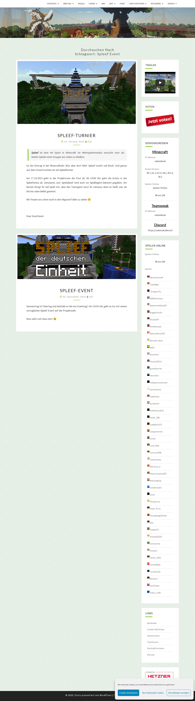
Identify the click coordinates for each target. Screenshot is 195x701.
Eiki (90, 141)
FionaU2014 (155, 361)
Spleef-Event (77, 290)
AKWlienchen (156, 298)
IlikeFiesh (154, 396)
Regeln (81, 3)
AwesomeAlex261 (158, 305)
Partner (151, 654)
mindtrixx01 (156, 487)
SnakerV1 (154, 529)
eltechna (154, 354)
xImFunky (154, 585)
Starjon (153, 550)
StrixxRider (155, 564)
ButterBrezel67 (157, 333)
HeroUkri (154, 375)
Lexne (153, 438)
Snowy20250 (156, 536)
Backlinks (152, 623)
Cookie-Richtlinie (155, 629)
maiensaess (155, 459)
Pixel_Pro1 (155, 508)
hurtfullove (155, 389)
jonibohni (154, 403)
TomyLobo (155, 571)
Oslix (152, 494)
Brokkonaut (156, 326)
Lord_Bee (154, 445)
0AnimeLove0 (156, 277)
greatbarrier (156, 368)
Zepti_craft (155, 592)
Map (111, 3)
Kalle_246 (155, 417)
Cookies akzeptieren (128, 692)
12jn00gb (154, 284)
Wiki (103, 3)
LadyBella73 (156, 424)
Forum (92, 3)
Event (122, 3)
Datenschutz (153, 635)
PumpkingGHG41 (158, 515)
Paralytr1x (155, 501)
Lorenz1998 (155, 452)
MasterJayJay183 (158, 473)
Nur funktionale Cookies (153, 692)
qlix (151, 522)
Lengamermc (156, 431)
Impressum (152, 642)
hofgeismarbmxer (159, 382)
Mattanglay (155, 480)
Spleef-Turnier (77, 135)
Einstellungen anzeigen (178, 692)
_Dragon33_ (156, 291)
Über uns (67, 3)
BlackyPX (154, 319)
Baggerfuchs (156, 312)
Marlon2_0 (155, 466)
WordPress (105, 695)
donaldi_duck (156, 340)
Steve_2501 (155, 557)
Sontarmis (155, 543)
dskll (152, 347)
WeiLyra (153, 578)
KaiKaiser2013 (157, 410)
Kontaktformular (155, 648)
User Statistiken (136, 3)
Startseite (52, 3)
